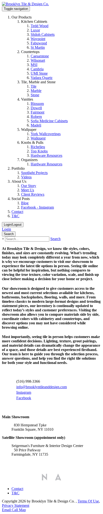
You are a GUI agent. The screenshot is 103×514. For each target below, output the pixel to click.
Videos (26, 177)
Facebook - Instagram (37, 207)
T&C (15, 216)
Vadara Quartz (41, 78)
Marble (36, 91)
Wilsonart (38, 60)
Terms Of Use (88, 501)
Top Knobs (39, 151)
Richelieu (38, 147)
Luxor (35, 30)
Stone (35, 95)
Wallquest (38, 138)
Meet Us (27, 190)
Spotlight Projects (34, 173)
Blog (25, 203)
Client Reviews (32, 194)
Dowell (36, 108)
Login (6, 229)
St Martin (38, 47)
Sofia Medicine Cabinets (49, 121)
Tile (33, 86)
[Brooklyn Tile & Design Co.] (25, 4)
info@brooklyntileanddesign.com (41, 387)
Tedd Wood (39, 26)
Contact (17, 212)
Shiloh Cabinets (43, 34)
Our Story (28, 186)
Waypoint (38, 39)
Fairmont (37, 112)
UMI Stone (39, 73)
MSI (34, 65)
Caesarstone (40, 56)
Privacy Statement (15, 505)
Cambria (37, 69)
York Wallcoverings (46, 134)
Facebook (23, 398)
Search (55, 239)
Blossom (37, 104)
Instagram (23, 392)
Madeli (36, 125)
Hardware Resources (46, 155)
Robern (36, 117)
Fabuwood (39, 43)
